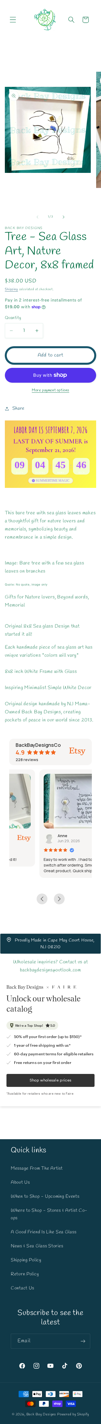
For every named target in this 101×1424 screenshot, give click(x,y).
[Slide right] (63, 217)
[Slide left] (37, 217)
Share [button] (18, 408)
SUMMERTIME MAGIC (52, 480)
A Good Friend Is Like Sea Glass (43, 1232)
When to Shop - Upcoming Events (45, 1196)
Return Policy (25, 1274)
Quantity (13, 318)
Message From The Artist (37, 1168)
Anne (33, 835)
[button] (13, 20)
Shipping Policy (26, 1260)
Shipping (11, 289)
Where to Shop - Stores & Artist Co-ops (49, 1214)
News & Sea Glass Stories (37, 1246)
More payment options (50, 390)
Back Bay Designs (41, 1414)
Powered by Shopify (73, 1414)
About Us (20, 1182)
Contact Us (22, 1288)
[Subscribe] (83, 1341)
